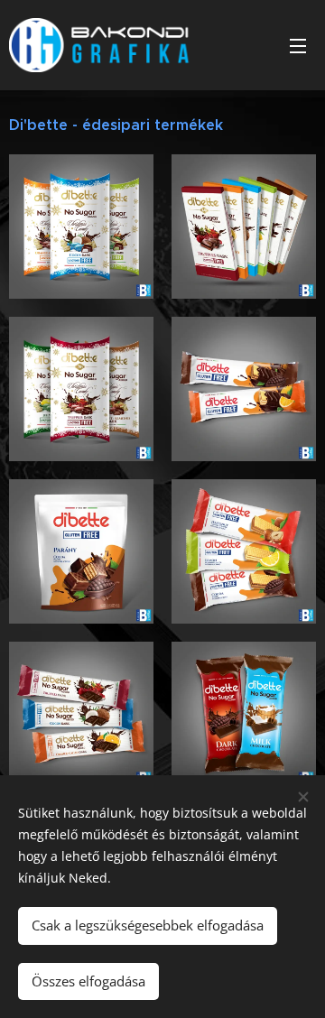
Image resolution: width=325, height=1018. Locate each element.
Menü (298, 45)
